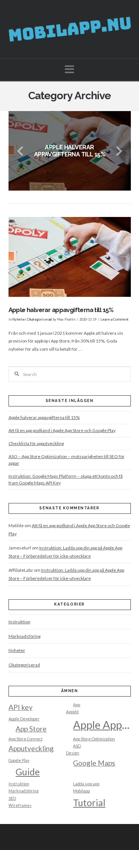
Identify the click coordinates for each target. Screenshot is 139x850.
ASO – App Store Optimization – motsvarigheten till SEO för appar (67, 460)
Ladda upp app (86, 783)
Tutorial (89, 802)
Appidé (72, 711)
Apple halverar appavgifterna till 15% (61, 310)
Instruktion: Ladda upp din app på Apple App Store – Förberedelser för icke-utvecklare (65, 552)
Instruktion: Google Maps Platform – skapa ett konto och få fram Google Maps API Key (66, 479)
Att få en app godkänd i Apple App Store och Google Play (62, 430)
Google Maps (94, 763)
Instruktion (19, 621)
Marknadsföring (24, 636)
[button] (69, 69)
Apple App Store (101, 724)
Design (72, 752)
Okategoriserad (39, 319)
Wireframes (20, 805)
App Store (31, 728)
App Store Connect (26, 738)
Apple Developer (24, 718)
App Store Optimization (94, 738)
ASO (77, 745)
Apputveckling (31, 748)
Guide (28, 771)
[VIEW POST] (70, 257)
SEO (12, 798)
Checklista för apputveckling (36, 443)
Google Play (19, 760)
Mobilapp (81, 790)
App (76, 704)
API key (21, 707)
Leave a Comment (114, 319)
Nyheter (19, 319)
